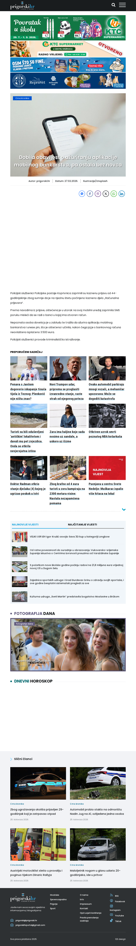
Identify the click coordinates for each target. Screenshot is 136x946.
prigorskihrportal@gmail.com (30, 925)
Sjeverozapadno (58, 899)
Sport (53, 908)
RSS (117, 896)
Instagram (115, 910)
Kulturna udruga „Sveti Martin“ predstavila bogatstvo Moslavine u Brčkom (74, 596)
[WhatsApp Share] (114, 194)
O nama (84, 895)
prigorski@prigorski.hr (26, 920)
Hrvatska (54, 895)
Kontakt (84, 908)
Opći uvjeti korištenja (90, 913)
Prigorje (54, 904)
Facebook (120, 901)
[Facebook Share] (90, 194)
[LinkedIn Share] (122, 194)
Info (82, 899)
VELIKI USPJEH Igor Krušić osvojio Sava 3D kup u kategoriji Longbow (70, 536)
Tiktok (118, 921)
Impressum (86, 904)
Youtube (119, 915)
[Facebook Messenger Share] (82, 194)
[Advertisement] (68, 221)
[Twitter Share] (106, 194)
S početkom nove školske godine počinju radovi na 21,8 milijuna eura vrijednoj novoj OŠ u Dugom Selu (76, 566)
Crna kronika (22, 98)
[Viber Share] (98, 194)
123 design (120, 939)
